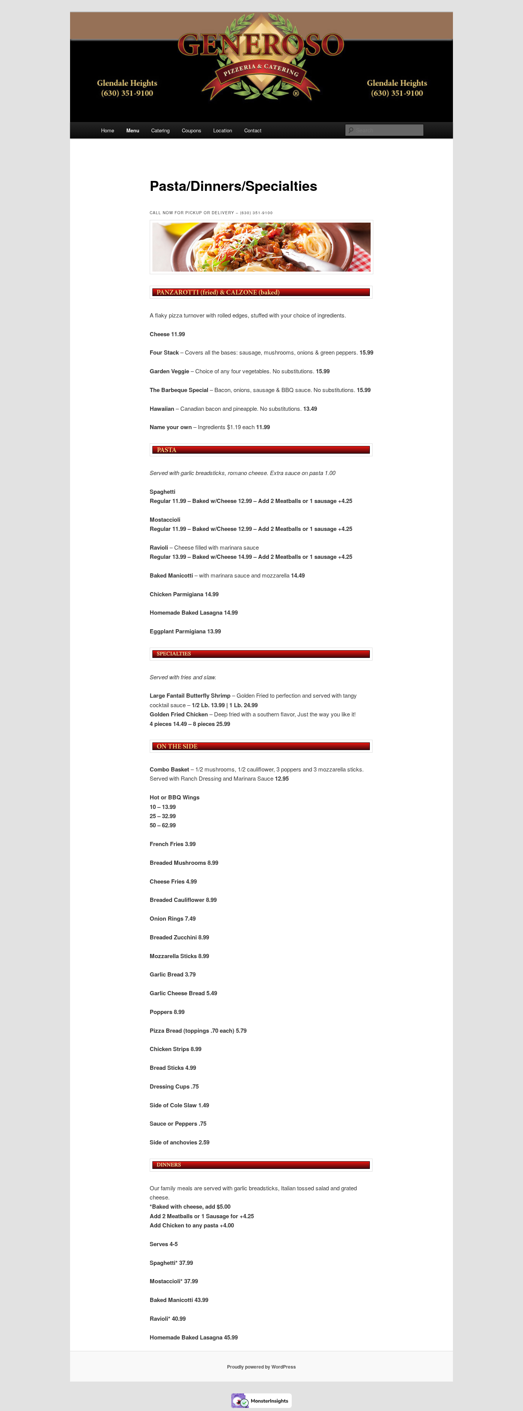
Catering (160, 130)
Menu (132, 130)
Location (222, 130)
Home (107, 130)
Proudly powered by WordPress (261, 1366)
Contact (253, 130)
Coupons (191, 130)
